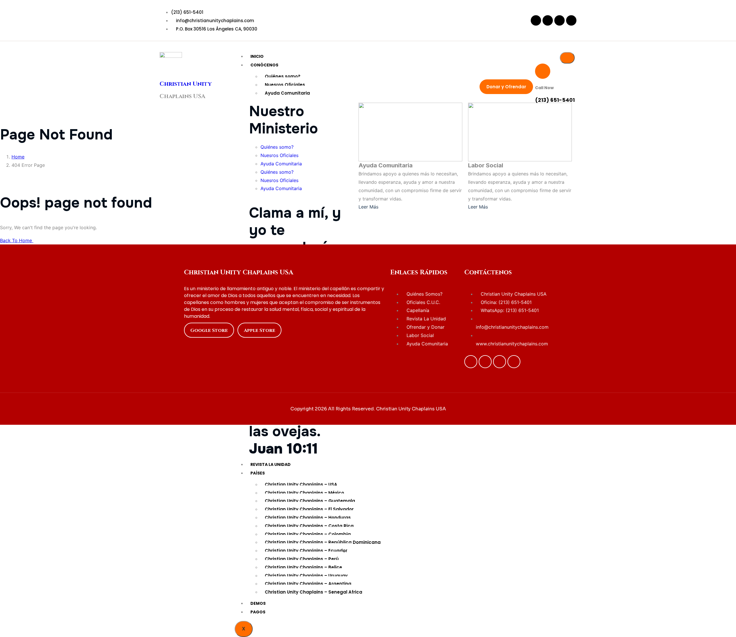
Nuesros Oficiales (285, 85)
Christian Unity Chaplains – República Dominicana (323, 542)
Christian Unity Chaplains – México (304, 493)
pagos (257, 612)
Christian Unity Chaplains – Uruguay (306, 576)
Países (257, 473)
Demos (258, 603)
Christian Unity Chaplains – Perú (302, 559)
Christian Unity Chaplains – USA (301, 484)
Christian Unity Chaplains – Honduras (308, 517)
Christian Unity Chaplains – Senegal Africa (313, 592)
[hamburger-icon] (567, 58)
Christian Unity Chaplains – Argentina (308, 584)
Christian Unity (186, 84)
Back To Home (16, 240)
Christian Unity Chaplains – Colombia (308, 534)
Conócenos (264, 65)
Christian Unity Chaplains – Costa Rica (309, 526)
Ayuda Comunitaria (287, 93)
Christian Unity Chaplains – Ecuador (306, 551)
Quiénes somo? (282, 76)
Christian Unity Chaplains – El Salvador (309, 509)
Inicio (257, 56)
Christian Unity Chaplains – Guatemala (310, 501)
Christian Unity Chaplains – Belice (303, 567)
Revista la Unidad (270, 464)
